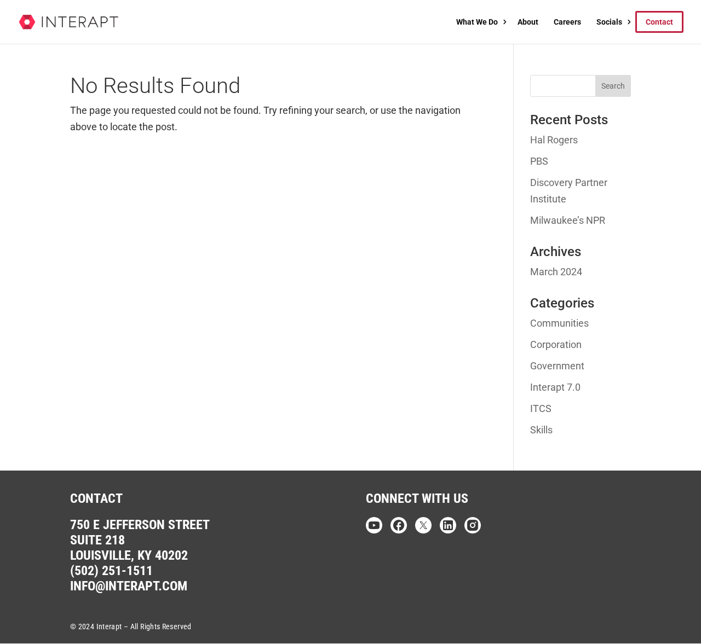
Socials (609, 22)
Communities (559, 323)
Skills (541, 430)
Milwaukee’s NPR (567, 220)
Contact (659, 22)
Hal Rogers (554, 140)
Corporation (556, 344)
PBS (539, 161)
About (528, 22)
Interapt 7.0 (555, 387)
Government (557, 366)
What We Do (477, 22)
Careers (567, 22)
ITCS (540, 408)
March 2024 (556, 271)
